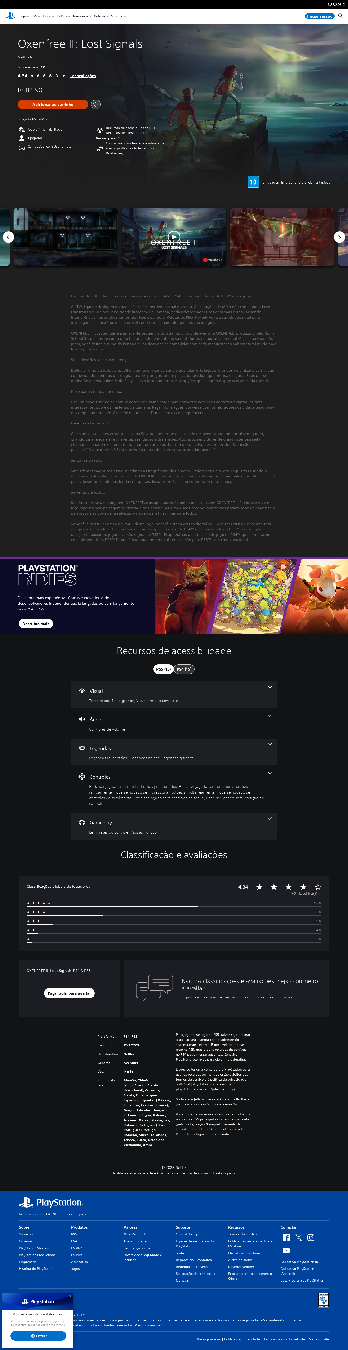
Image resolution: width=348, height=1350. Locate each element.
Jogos (47, 16)
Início (23, 1214)
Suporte (117, 16)
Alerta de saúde (240, 1260)
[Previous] (8, 237)
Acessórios (80, 16)
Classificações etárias (245, 1253)
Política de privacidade (242, 1339)
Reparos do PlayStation (194, 1260)
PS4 (74, 1241)
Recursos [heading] (236, 1227)
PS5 (34, 16)
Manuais (182, 1280)
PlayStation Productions (37, 1255)
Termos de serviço (242, 1234)
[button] (127, 132)
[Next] (339, 237)
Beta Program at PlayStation (302, 1280)
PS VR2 (76, 1248)
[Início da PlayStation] (11, 16)
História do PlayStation (36, 1268)
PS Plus (62, 16)
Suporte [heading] (183, 1227)
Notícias (99, 16)
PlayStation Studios (34, 1248)
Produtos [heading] (79, 1227)
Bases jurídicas (208, 1339)
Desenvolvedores (241, 1267)
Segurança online (137, 1248)
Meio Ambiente (135, 1234)
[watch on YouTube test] (212, 260)
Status (181, 1253)
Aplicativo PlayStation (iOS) (301, 1262)
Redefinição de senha (193, 1267)
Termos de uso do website (284, 1339)
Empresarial (28, 1262)
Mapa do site (319, 1339)
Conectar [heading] (289, 1227)
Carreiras (26, 1241)
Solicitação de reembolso (195, 1273)
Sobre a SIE (27, 1234)
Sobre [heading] (24, 1227)
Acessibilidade (135, 1241)
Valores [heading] (130, 1227)
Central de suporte (190, 1234)
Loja (23, 16)
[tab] (163, 669)
